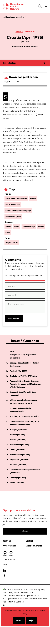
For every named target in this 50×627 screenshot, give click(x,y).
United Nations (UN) (13, 204)
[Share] (44, 63)
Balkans (16, 226)
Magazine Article (12, 243)
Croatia (41, 226)
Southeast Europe (29, 226)
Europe (8, 226)
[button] (40, 6)
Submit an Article (34, 545)
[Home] (14, 6)
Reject (33, 621)
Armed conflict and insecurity (16, 198)
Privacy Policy (9, 545)
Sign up (25, 531)
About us (7, 540)
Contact (29, 540)
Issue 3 (19, 31)
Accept (20, 621)
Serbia (8, 233)
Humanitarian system (13, 216)
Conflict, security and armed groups (18, 210)
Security (33, 198)
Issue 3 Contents (9, 63)
